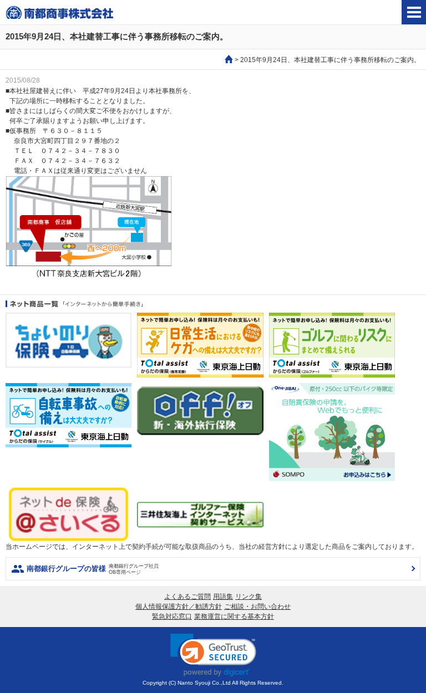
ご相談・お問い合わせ (257, 606)
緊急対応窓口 (172, 616)
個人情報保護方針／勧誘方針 (178, 606)
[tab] (414, 12)
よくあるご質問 (187, 596)
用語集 (223, 596)
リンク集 (248, 596)
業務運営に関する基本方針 (234, 616)
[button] (213, 655)
